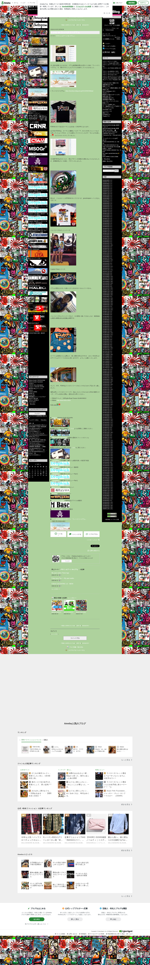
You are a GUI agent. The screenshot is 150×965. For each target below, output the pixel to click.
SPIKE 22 (31, 393)
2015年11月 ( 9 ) (107, 391)
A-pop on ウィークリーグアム (65, 32)
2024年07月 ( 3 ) (107, 218)
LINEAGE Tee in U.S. (109, 133)
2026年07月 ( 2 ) (107, 182)
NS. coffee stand (57, 509)
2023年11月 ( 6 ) (107, 231)
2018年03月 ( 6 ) (107, 344)
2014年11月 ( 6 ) (107, 411)
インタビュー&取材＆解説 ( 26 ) (112, 88)
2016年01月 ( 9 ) (107, 387)
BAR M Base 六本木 (58, 500)
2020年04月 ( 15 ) (108, 303)
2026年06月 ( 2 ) (107, 183)
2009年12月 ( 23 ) (108, 508)
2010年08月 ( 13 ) (108, 495)
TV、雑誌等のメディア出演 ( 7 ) (112, 106)
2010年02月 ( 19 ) (108, 505)
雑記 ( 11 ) (106, 113)
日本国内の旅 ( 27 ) (108, 98)
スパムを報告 (61, 934)
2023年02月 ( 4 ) (107, 246)
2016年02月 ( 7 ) (107, 386)
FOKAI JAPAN (33, 392)
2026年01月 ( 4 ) (107, 190)
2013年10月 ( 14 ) (108, 432)
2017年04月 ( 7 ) (107, 362)
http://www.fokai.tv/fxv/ (64, 400)
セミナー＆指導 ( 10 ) (109, 104)
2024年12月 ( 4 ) (107, 210)
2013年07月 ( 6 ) (107, 437)
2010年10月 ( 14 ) (108, 492)
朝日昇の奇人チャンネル (36, 388)
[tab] (31, 740)
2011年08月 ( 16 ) (108, 475)
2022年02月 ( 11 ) (108, 266)
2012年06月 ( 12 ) (108, 459)
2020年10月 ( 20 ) (108, 293)
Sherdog (54, 494)
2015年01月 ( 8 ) (107, 407)
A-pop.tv (31, 383)
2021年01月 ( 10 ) (108, 288)
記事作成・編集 (109, 52)
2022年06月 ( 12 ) (108, 260)
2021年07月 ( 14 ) (108, 278)
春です (105, 140)
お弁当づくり (25, 770)
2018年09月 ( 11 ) (108, 334)
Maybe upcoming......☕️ (109, 130)
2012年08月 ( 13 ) (108, 455)
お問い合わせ (73, 934)
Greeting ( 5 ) (106, 114)
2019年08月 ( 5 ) (107, 316)
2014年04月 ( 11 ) (108, 422)
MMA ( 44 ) (106, 89)
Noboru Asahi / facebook (36, 382)
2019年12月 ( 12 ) (108, 309)
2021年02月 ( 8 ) (107, 286)
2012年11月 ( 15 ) (108, 450)
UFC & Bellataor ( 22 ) (109, 91)
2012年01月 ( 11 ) (108, 467)
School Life (32, 453)
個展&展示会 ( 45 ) (108, 84)
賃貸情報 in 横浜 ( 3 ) (109, 99)
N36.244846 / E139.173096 (110, 156)
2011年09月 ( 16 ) (108, 474)
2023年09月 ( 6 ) (107, 235)
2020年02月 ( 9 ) (107, 306)
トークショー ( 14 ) (108, 108)
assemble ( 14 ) (107, 109)
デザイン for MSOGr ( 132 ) (111, 71)
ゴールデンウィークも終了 (110, 138)
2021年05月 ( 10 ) (108, 281)
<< (35, 464)
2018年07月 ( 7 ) (107, 338)
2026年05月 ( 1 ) (107, 185)
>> (40, 464)
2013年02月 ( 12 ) (108, 445)
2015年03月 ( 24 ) (108, 404)
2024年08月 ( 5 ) (107, 216)
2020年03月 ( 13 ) (108, 304)
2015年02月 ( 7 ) (107, 406)
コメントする (75, 638)
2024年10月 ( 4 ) (107, 213)
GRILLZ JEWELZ (34, 400)
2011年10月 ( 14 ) (108, 472)
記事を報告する (95, 550)
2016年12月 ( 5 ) (107, 369)
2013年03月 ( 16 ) (108, 444)
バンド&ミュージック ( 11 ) (110, 101)
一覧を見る (32, 404)
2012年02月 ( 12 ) (108, 465)
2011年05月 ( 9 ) (107, 480)
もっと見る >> (56, 589)
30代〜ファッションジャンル (31, 740)
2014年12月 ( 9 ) (107, 409)
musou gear (32, 401)
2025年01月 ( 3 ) (107, 208)
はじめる (37, 919)
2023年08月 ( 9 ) (107, 236)
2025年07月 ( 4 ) (107, 200)
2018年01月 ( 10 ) (108, 348)
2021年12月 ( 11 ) (108, 270)
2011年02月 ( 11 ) (108, 485)
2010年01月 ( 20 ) (108, 507)
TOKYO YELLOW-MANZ (36, 385)
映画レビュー (100, 770)
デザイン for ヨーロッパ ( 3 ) (111, 73)
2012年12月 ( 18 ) (108, 449)
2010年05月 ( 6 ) (107, 500)
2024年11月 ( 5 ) (107, 212)
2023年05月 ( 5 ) (107, 241)
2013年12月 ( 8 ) (107, 429)
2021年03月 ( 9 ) (107, 284)
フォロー (37, 413)
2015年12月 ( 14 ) (108, 389)
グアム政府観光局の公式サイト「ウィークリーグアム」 (69, 519)
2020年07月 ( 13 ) (108, 298)
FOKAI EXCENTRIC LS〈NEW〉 (63, 584)
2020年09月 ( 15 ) (108, 294)
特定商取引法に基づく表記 (116, 934)
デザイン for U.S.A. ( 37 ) (110, 74)
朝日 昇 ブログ (34, 7)
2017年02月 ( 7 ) (107, 366)
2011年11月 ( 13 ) (108, 470)
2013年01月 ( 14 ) (108, 447)
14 (43, 472)
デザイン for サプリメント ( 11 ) (112, 76)
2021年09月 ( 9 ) (107, 275)
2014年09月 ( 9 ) (107, 414)
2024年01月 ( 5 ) (107, 228)
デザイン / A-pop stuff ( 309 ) (111, 63)
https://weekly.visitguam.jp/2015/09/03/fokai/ (79, 91)
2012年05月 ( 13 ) (108, 460)
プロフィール (108, 25)
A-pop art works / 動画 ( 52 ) (111, 83)
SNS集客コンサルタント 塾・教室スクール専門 (38, 450)
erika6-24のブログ (34, 436)
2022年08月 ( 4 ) (107, 256)
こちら (72, 428)
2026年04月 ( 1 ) (107, 187)
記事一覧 (78, 25)
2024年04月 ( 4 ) (107, 223)
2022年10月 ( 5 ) (107, 253)
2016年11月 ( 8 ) (107, 371)
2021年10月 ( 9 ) (107, 273)
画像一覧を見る (107, 161)
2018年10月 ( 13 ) (108, 333)
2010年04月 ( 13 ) (108, 502)
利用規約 (83, 934)
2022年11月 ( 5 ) (107, 251)
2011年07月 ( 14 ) (108, 477)
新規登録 (132, 3)
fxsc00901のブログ (34, 430)
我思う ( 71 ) (106, 86)
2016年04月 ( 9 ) (107, 382)
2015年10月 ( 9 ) (107, 392)
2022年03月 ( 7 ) (107, 265)
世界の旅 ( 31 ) (107, 96)
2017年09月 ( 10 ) (108, 354)
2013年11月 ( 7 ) (107, 431)
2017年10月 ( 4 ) (107, 353)
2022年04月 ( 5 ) (107, 263)
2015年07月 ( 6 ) (107, 397)
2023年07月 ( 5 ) (107, 238)
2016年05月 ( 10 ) (108, 381)
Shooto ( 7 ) (106, 93)
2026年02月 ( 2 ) (107, 188)
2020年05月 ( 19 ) (108, 301)
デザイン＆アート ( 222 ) (110, 61)
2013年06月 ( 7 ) (107, 439)
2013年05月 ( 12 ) (108, 441)
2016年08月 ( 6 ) (107, 376)
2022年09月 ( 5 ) (107, 255)
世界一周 (31, 423)
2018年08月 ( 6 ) (107, 336)
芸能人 (46, 740)
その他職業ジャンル (108, 39)
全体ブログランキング (109, 35)
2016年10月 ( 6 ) (107, 372)
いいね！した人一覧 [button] (93, 540)
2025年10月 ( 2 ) (107, 195)
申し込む (113, 919)
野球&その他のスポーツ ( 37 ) (111, 94)
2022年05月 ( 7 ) (107, 261)
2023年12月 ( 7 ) (107, 230)
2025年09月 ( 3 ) (107, 197)
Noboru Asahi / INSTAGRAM (37, 380)
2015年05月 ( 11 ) (108, 401)
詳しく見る (75, 919)
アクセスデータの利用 (97, 934)
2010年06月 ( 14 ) (108, 499)
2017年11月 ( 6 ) (107, 351)
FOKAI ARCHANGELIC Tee (112, 145)
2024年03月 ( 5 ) (107, 225)
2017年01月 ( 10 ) (108, 367)
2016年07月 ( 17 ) (108, 377)
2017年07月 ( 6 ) (107, 357)
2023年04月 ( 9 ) (107, 243)
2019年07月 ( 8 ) (107, 318)
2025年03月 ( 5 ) (107, 205)
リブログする (93, 534)
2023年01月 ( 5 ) (107, 248)
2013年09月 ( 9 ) (107, 434)
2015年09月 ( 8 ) (107, 394)
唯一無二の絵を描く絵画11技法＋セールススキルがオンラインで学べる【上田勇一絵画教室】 (38, 440)
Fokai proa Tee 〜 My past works (63, 578)
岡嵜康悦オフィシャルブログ (37, 396)
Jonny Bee (32, 395)
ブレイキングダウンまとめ (36, 433)
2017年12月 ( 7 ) (107, 349)
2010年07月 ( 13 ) (108, 497)
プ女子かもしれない (34, 443)
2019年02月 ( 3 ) (107, 326)
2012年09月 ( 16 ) (108, 454)
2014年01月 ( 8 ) (107, 427)
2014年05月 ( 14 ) (108, 421)
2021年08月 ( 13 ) (108, 276)
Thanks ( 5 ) (106, 116)
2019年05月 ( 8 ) (107, 321)
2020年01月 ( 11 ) (108, 308)
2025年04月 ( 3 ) (107, 203)
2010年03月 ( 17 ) (108, 504)
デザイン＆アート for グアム (65, 36)
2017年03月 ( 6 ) (107, 364)
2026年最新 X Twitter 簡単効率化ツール (38, 426)
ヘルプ (130, 934)
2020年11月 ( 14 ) (108, 291)
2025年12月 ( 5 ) (107, 192)
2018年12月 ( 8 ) (107, 329)
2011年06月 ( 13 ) (108, 479)
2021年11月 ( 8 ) (107, 271)
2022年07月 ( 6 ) (107, 258)
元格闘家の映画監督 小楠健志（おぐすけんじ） (38, 446)
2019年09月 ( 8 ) (107, 314)
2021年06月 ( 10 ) (108, 279)
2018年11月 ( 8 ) (107, 331)
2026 (104, 155)
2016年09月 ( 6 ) (107, 374)
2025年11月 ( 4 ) (107, 193)
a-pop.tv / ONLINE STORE (36, 386)
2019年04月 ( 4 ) (107, 323)
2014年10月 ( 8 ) (107, 412)
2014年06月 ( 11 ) (108, 419)
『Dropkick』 (56, 460)
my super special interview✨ (111, 153)
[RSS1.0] (112, 514)
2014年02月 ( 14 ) (108, 426)
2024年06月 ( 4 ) (107, 220)
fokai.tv (31, 390)
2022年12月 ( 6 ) (107, 250)
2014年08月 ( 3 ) (107, 416)
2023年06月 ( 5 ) (107, 240)
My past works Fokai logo (60, 573)
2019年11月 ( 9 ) (107, 311)
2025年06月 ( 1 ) (107, 202)
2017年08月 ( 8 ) (107, 356)
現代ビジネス (56, 487)
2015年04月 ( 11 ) (108, 402)
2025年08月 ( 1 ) (107, 198)
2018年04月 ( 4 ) (107, 343)
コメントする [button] (76, 534)
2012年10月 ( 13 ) (108, 452)
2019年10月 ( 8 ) (107, 313)
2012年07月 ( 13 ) (108, 457)
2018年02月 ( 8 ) (107, 346)
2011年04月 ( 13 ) (108, 482)
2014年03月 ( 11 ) (108, 424)
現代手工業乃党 (33, 398)
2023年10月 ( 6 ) (107, 233)
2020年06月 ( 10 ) (108, 299)
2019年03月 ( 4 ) (107, 324)
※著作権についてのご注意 (112, 519)
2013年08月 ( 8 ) (107, 435)
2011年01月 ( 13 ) (108, 487)
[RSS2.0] (112, 516)
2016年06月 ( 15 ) (108, 379)
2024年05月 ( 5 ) (107, 221)
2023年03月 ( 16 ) (108, 245)
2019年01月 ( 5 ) (107, 328)
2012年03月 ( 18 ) (108, 464)
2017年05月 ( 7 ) (107, 361)
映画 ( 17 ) (106, 103)
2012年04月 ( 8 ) (107, 462)
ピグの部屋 (116, 25)
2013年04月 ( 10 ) (108, 442)
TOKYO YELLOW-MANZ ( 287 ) (112, 78)
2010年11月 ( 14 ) (108, 490)
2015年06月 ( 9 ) (107, 399)
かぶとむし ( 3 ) (107, 111)
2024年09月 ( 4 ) (107, 215)
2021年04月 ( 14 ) (108, 283)
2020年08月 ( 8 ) (107, 296)
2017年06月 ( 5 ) (107, 359)
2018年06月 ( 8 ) (107, 339)
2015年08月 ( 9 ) (107, 396)
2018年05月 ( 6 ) (107, 341)
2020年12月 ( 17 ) (108, 290)
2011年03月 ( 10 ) (108, 484)
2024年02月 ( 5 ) (107, 226)
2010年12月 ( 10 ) (108, 489)
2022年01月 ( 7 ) (107, 268)
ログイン (143, 3)
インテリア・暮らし (65, 770)
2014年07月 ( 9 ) (107, 417)
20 (40, 473)
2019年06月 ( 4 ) (107, 319)
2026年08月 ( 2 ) (107, 180)
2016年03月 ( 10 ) (108, 384)
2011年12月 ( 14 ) (108, 469)
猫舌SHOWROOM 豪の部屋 (111, 128)
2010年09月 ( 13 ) (108, 494)
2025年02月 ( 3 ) (107, 206)
